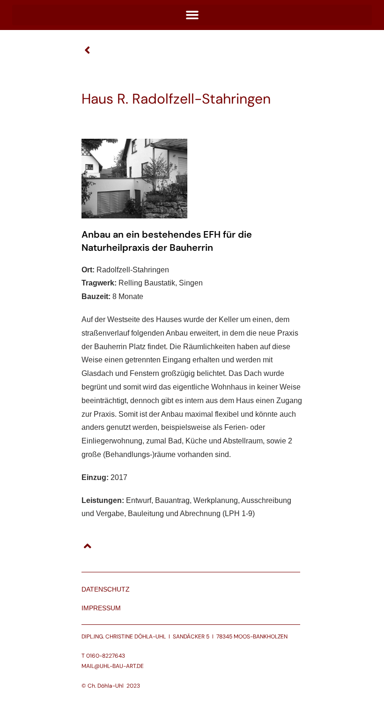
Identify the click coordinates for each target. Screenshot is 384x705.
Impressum (101, 608)
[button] (192, 15)
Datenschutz (105, 589)
